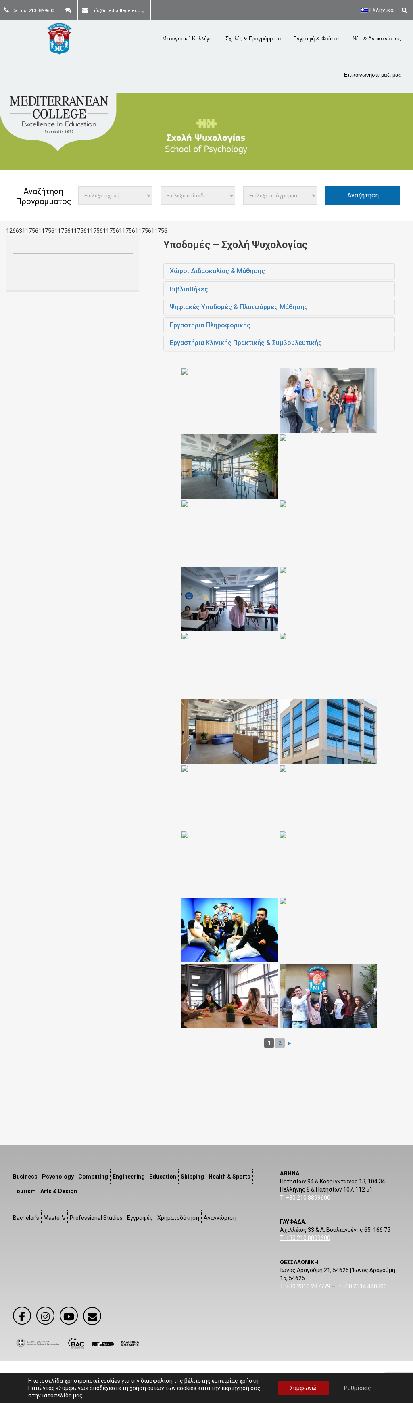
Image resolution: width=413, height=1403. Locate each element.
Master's (54, 1218)
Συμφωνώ (303, 1388)
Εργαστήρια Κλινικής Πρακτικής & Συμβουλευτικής (246, 343)
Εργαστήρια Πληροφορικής (210, 325)
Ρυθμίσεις (357, 1388)
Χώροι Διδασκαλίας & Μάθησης (217, 271)
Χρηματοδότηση (178, 1218)
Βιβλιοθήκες (189, 289)
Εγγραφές (140, 1218)
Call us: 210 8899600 (32, 10)
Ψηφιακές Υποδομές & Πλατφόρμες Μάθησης (239, 307)
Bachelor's (26, 1218)
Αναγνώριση (220, 1218)
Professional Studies (96, 1218)
